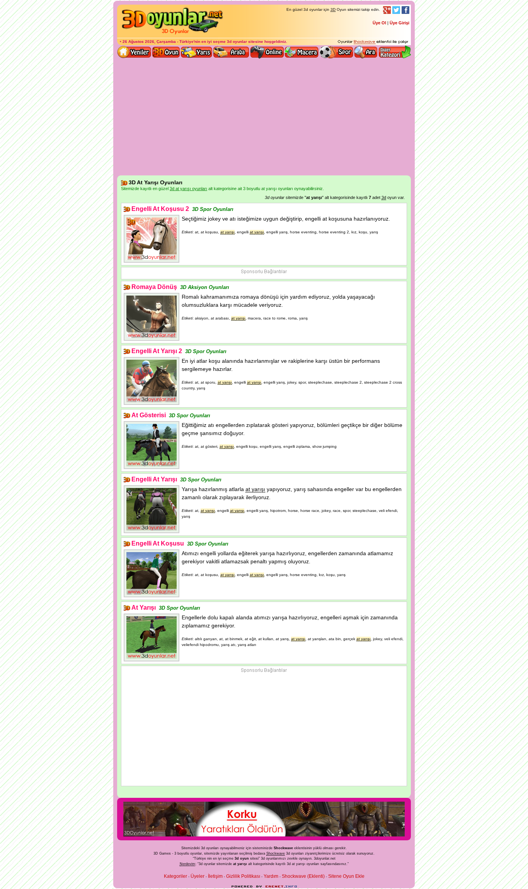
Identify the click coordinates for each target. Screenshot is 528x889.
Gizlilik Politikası (243, 876)
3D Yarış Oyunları (197, 52)
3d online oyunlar (267, 52)
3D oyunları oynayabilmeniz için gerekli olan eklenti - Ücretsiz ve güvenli (373, 42)
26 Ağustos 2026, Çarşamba (149, 41)
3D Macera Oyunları (301, 52)
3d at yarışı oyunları (303, 864)
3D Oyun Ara (366, 52)
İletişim (215, 876)
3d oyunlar (237, 41)
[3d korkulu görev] (264, 835)
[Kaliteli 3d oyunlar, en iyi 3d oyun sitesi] (171, 34)
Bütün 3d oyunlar (166, 52)
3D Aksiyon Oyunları (204, 287)
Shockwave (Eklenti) (303, 876)
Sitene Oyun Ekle (346, 876)
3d (263, 858)
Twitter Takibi (396, 10)
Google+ (387, 10)
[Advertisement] (264, 117)
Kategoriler (175, 876)
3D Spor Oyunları (336, 52)
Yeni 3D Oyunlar (134, 52)
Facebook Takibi (405, 10)
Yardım (271, 876)
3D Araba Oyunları (231, 52)
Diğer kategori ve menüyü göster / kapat (394, 52)
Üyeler (197, 876)
